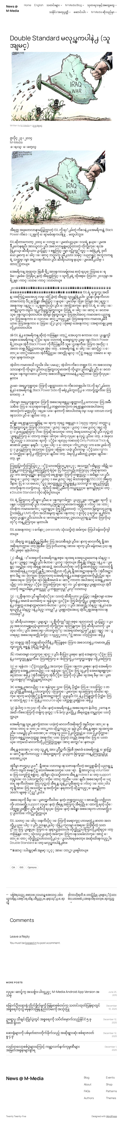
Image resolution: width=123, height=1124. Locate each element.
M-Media (24, 125)
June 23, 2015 (112, 993)
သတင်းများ (53, 5)
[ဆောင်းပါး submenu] (87, 12)
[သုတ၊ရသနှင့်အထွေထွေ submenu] (116, 5)
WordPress (111, 1116)
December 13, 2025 (111, 1007)
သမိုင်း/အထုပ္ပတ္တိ (58, 12)
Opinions (32, 867)
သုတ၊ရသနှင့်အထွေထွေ (101, 5)
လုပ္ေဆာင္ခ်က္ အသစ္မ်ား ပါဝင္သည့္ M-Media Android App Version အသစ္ (52, 993)
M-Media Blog (73, 5)
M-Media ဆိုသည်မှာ (103, 12)
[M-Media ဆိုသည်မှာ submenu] (116, 12)
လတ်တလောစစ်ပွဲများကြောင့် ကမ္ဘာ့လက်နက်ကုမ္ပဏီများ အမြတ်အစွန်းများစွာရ (43, 1048)
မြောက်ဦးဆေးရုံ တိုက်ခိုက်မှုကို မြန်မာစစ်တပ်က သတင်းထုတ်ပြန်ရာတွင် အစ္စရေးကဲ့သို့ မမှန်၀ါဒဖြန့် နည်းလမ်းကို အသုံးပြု (53, 1007)
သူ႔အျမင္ (37, 125)
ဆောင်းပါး (80, 12)
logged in (30, 943)
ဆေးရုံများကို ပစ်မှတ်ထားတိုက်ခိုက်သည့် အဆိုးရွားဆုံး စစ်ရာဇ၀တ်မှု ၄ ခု (50, 1034)
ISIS (21, 867)
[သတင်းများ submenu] (61, 5)
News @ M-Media (12, 8)
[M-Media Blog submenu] (83, 5)
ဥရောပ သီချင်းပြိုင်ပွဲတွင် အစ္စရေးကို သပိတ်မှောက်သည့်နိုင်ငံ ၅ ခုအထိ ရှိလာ (48, 1020)
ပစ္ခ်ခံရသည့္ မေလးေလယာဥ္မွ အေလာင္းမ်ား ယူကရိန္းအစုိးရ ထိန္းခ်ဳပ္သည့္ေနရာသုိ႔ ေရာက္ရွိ (35, 898)
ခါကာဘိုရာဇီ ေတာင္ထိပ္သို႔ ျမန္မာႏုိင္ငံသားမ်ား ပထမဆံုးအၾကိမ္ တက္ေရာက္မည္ (92, 896)
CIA (13, 867)
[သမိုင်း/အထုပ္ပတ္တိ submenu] (70, 12)
